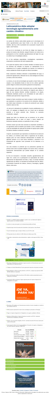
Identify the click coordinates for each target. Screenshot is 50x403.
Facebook (40, 179)
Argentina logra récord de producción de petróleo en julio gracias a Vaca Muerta (23, 227)
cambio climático (29, 35)
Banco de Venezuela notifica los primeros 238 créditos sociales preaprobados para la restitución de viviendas (24, 276)
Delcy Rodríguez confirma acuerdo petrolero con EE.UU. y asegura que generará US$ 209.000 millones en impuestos (25, 271)
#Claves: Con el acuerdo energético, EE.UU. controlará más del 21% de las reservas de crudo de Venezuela (25, 321)
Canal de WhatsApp (20, 179)
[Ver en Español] (48, 1)
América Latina (21, 35)
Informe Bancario (10, 362)
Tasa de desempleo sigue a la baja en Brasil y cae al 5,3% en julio (20, 230)
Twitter (35, 179)
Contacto (32, 11)
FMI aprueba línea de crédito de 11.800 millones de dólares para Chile (21, 234)
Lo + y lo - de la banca (11, 365)
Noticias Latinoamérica (11, 35)
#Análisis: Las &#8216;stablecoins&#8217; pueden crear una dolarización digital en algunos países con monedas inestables (24, 220)
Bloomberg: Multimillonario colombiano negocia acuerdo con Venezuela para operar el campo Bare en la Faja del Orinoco (25, 263)
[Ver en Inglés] (47, 1)
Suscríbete (26, 11)
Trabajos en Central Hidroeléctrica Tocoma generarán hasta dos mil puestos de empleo (25, 267)
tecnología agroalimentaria (12, 37)
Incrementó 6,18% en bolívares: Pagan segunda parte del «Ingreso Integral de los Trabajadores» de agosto (24, 280)
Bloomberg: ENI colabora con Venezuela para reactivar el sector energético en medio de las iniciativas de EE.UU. (25, 306)
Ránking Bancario (10, 359)
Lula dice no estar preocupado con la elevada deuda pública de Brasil (21, 224)
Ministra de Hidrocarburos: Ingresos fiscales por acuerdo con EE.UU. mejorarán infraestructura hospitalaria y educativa (23, 317)
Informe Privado (19, 11)
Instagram (32, 179)
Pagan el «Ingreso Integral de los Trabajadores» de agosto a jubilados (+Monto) (23, 313)
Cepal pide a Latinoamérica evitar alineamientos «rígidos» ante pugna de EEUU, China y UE (25, 238)
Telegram (27, 179)
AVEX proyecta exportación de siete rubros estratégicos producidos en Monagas (23, 309)
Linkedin (22, 390)
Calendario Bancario (10, 368)
